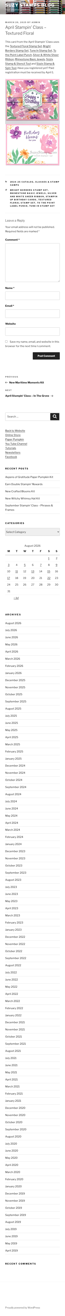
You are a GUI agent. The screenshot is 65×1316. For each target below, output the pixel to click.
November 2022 (15, 944)
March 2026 (12, 658)
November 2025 (15, 687)
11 (16, 571)
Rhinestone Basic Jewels (30, 59)
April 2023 (11, 908)
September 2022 (15, 958)
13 (32, 571)
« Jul (16, 597)
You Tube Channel (16, 443)
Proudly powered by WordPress (22, 1307)
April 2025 (11, 737)
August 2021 (13, 1051)
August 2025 (13, 708)
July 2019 (11, 1229)
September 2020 (15, 1129)
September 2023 (15, 872)
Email (9, 305)
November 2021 (15, 1029)
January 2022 (13, 1015)
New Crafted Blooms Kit (20, 491)
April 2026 (11, 651)
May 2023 (11, 901)
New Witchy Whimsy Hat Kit (22, 498)
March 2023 (12, 915)
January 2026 (13, 673)
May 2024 (11, 815)
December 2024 (15, 765)
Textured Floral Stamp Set (26, 46)
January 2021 (13, 1100)
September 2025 (15, 701)
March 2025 (12, 744)
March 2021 (12, 1086)
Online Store (13, 435)
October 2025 (13, 694)
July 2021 (10, 1058)
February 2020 (14, 1179)
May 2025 (11, 730)
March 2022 (12, 1001)
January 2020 (13, 1186)
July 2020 (11, 1143)
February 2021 (14, 1093)
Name (9, 288)
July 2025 (11, 715)
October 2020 (13, 1122)
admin (36, 22)
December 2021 (15, 1022)
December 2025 (15, 680)
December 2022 (15, 936)
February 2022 (14, 1008)
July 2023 (11, 887)
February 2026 (14, 666)
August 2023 (13, 879)
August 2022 (13, 965)
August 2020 (13, 1136)
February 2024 (14, 837)
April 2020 (11, 1165)
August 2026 (13, 623)
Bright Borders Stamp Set (29, 190)
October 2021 (13, 1036)
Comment (12, 239)
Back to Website (15, 430)
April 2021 (11, 1079)
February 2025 (14, 751)
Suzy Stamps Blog (30, 5)
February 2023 (14, 922)
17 (8, 578)
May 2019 (11, 1243)
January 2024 (13, 844)
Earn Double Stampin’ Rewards (24, 484)
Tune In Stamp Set (41, 50)
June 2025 (11, 723)
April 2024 (11, 822)
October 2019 (13, 1207)
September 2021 (15, 1043)
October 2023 (13, 865)
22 (48, 578)
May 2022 (11, 986)
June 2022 (11, 979)
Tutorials (10, 448)
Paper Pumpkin (14, 439)
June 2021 (11, 1065)
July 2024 (11, 801)
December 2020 (15, 1108)
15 (48, 571)
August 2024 (13, 794)
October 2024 (13, 780)
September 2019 (15, 1215)
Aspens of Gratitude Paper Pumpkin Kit (29, 477)
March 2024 (12, 829)
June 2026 (11, 637)
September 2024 (15, 787)
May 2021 (11, 1072)
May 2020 (11, 1157)
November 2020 (15, 1115)
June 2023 (11, 894)
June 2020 (11, 1150)
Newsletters (12, 452)
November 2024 (15, 772)
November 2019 (15, 1200)
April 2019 (11, 1250)
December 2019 (15, 1193)
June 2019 (11, 1236)
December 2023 (15, 851)
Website (10, 323)
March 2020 (12, 1172)
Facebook (11, 456)
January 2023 (13, 929)
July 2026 (11, 630)
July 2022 (11, 972)
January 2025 (13, 758)
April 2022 (11, 994)
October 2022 (13, 951)
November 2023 (15, 858)
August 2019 (13, 1222)
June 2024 (11, 808)
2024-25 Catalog (22, 182)
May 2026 (11, 644)
